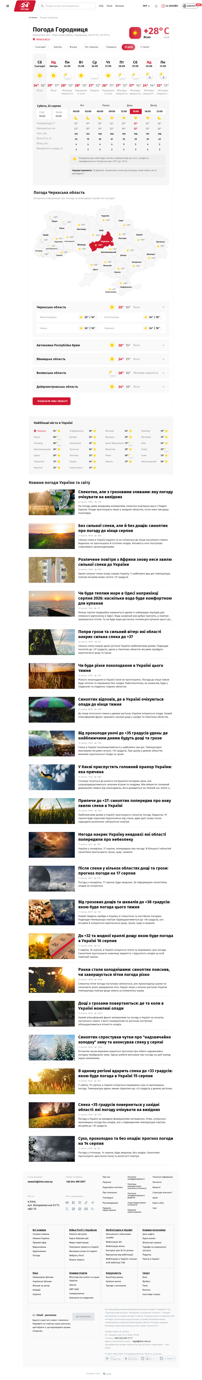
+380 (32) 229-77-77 (123, 1338)
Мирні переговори (79, 1242)
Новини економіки (154, 1230)
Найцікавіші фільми (43, 1277)
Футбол (146, 1281)
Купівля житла (113, 1281)
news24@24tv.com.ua (40, 1181)
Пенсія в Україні (151, 1259)
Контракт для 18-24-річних (119, 1250)
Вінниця (120, 6)
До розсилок (83, 1317)
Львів (109, 6)
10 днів (128, 47)
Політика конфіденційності (136, 1178)
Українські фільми (42, 1281)
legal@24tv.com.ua (142, 1341)
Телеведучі (108, 1198)
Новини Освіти (78, 1273)
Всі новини (39, 1230)
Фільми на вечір (41, 1285)
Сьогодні (40, 47)
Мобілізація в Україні (119, 1230)
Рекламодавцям (110, 1203)
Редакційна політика (113, 1187)
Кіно (35, 1273)
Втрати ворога (76, 1259)
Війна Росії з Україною (83, 1230)
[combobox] (69, 5)
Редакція (107, 1182)
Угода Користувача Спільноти (137, 1204)
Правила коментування (134, 1211)
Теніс (145, 1285)
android (113, 1358)
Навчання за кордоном (81, 1297)
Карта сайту (158, 1203)
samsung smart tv (167, 1358)
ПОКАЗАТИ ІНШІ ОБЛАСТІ (53, 401)
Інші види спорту (151, 1294)
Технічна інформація (163, 1177)
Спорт (146, 1273)
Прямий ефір (39, 1242)
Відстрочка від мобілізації (119, 1254)
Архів (155, 1198)
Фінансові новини (152, 1242)
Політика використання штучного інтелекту (137, 1186)
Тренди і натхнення (116, 1285)
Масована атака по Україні (83, 1251)
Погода (36, 1255)
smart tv (148, 1358)
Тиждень (111, 47)
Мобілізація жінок (115, 1246)
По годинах (91, 47)
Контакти (157, 1182)
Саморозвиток (76, 1293)
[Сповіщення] (156, 6)
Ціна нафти (148, 1234)
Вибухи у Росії (76, 1255)
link (67, 1202)
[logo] (25, 6)
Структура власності (162, 1193)
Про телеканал (110, 1193)
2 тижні (144, 47)
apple (131, 1358)
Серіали (37, 1294)
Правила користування (109, 1209)
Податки (147, 1254)
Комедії (36, 1290)
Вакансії (156, 1187)
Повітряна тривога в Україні (84, 1247)
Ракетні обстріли (78, 1234)
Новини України (41, 1238)
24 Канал (33, 18)
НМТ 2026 (74, 1289)
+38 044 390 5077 (75, 1181)
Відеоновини (39, 1247)
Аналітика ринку (114, 1277)
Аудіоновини (39, 1251)
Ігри (155, 1208)
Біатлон (147, 1290)
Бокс (145, 1277)
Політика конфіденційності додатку (136, 1196)
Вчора (73, 47)
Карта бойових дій (79, 1238)
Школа (72, 1285)
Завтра (58, 47)
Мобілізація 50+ (114, 1242)
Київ (101, 6)
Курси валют (149, 1238)
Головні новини (41, 1234)
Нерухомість (113, 1273)
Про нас (106, 1177)
